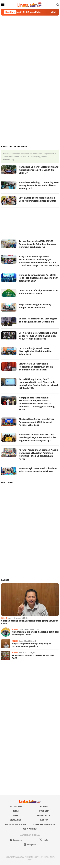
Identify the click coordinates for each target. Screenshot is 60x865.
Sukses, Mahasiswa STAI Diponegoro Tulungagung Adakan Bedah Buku (38, 320)
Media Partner (29, 829)
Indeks (15, 811)
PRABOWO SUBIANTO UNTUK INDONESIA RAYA (33, 656)
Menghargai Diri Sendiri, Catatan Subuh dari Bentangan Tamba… (35, 633)
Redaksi (44, 806)
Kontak (44, 820)
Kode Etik (44, 811)
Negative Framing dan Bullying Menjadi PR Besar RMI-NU (35, 306)
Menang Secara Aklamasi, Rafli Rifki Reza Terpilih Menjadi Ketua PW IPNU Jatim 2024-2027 (38, 277)
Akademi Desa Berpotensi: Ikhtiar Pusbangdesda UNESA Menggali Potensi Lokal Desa (36, 422)
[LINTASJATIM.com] (30, 4)
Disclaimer (15, 820)
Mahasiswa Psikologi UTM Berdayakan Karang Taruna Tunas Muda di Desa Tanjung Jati (39, 185)
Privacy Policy (44, 815)
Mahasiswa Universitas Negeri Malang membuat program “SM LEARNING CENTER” (38, 169)
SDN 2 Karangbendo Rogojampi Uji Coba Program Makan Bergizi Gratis (37, 199)
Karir (15, 815)
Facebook (17, 840)
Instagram (31, 844)
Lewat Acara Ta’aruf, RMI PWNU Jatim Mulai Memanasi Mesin (38, 292)
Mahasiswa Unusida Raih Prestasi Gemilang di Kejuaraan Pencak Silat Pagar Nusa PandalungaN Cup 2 (37, 437)
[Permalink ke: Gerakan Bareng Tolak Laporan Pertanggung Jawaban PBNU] (30, 599)
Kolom (5, 579)
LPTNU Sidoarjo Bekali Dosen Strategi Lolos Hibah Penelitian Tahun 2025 (35, 351)
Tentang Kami (15, 806)
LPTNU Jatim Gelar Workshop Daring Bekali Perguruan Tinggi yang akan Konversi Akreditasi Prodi (38, 335)
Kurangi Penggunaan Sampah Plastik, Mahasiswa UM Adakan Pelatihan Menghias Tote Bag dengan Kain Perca (38, 454)
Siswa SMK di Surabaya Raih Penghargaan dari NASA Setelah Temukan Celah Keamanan (36, 366)
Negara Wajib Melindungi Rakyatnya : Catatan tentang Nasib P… (31, 645)
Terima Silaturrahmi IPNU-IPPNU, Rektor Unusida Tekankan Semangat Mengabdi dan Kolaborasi (38, 244)
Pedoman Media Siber (15, 824)
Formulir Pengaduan (44, 824)
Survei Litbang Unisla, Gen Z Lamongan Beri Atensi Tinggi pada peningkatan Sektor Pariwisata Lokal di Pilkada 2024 (38, 384)
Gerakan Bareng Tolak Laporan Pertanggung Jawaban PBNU (29, 622)
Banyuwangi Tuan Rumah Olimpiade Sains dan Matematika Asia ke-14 (38, 470)
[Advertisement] (30, 48)
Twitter (45, 840)
